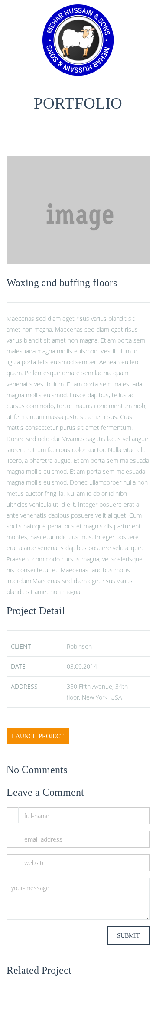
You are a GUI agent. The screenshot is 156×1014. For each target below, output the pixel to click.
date (18, 666)
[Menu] (142, 40)
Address (24, 686)
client (21, 646)
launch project (38, 736)
